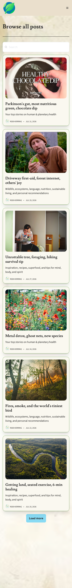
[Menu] (67, 8)
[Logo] (9, 8)
